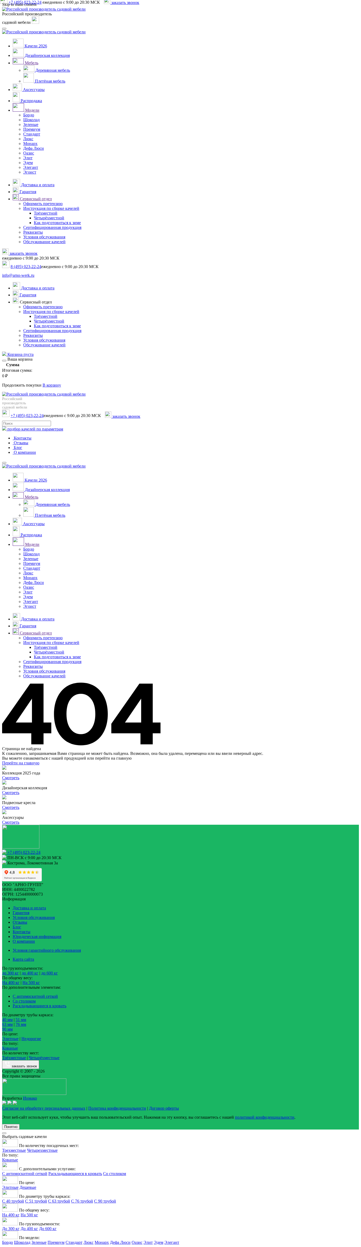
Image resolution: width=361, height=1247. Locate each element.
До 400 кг (29, 1228)
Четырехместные (42, 1150)
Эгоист (29, 172)
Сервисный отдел (35, 199)
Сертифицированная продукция (52, 227)
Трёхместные (14, 1057)
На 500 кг (31, 982)
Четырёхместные (44, 1057)
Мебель (31, 63)
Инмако (30, 1098)
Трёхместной (45, 213)
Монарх (30, 143)
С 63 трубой (59, 1201)
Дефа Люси (33, 148)
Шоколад (31, 119)
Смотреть (10, 778)
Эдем (28, 162)
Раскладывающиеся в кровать (39, 1006)
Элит (28, 158)
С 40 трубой (13, 1201)
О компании (24, 452)
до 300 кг (10, 973)
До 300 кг (11, 1228)
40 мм (7, 1019)
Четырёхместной (49, 218)
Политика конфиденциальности (117, 1108)
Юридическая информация (37, 936)
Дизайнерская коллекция (47, 55)
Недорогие (31, 1038)
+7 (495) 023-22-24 (27, 415)
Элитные (10, 1038)
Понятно (10, 1127)
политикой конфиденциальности (264, 1117)
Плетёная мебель (49, 81)
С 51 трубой (36, 1201)
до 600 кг (49, 973)
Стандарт (31, 134)
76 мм (21, 1024)
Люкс (28, 139)
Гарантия (27, 191)
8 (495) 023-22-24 (26, 266)
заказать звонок (23, 253)
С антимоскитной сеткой (35, 996)
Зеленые (30, 124)
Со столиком (24, 1001)
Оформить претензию (43, 203)
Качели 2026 (35, 46)
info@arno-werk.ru (18, 275)
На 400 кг (11, 982)
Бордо (28, 115)
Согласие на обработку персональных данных (43, 1108)
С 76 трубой (82, 1201)
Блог (17, 447)
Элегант (30, 167)
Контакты (22, 438)
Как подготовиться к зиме (57, 222)
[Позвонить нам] (35, 22)
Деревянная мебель (52, 70)
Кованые (10, 1048)
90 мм (7, 1029)
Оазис (28, 153)
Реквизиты (33, 232)
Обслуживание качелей (44, 241)
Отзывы (20, 443)
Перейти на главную (20, 763)
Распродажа (31, 100)
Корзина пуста (20, 354)
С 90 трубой (105, 1201)
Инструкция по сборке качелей (51, 208)
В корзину (52, 385)
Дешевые (28, 1187)
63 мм (7, 1024)
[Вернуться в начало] (44, 9)
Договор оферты (164, 1108)
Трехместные (14, 1150)
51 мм (21, 1019)
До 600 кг (48, 1228)
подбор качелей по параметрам (34, 429)
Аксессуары (33, 89)
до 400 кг (30, 973)
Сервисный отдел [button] (35, 302)
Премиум (31, 129)
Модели (31, 110)
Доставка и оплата (37, 185)
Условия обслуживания (44, 237)
